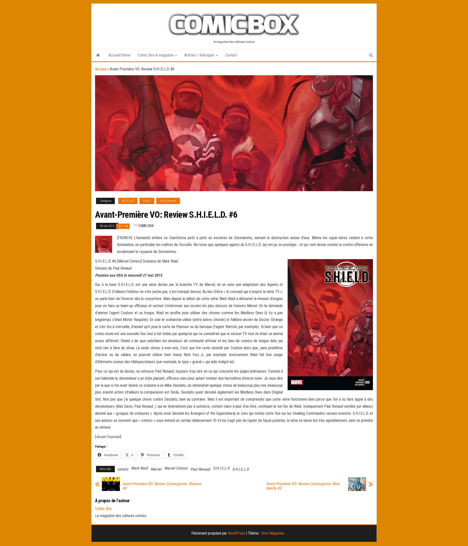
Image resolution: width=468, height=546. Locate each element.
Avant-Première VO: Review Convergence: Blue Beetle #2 (303, 486)
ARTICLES (128, 201)
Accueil (100, 69)
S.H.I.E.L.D (221, 468)
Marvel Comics (175, 468)
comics (122, 469)
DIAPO (147, 201)
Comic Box (146, 226)
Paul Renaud (200, 469)
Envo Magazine (272, 533)
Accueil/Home (119, 55)
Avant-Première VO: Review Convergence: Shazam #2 (161, 486)
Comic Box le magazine (156, 55)
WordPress (236, 533)
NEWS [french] (168, 201)
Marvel (156, 469)
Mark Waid (139, 468)
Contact (231, 55)
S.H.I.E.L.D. (240, 469)
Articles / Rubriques (199, 55)
